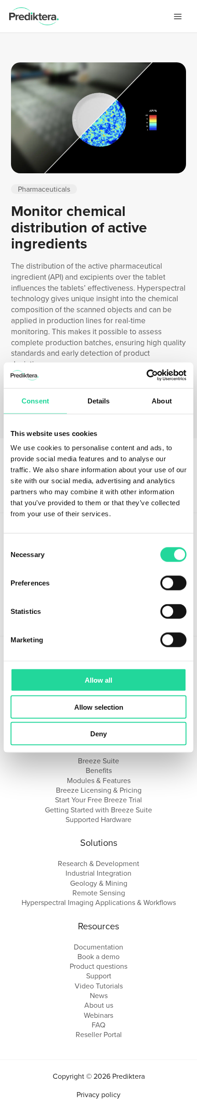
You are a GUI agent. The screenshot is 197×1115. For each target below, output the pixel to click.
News (99, 995)
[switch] (173, 583)
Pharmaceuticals (44, 189)
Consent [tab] (35, 400)
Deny (98, 734)
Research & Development (98, 863)
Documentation (98, 947)
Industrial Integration (98, 873)
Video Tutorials (99, 986)
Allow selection (98, 707)
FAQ (98, 1025)
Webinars (98, 1015)
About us (98, 1005)
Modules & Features (99, 780)
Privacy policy (98, 1094)
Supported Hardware (98, 819)
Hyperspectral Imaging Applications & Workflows (99, 902)
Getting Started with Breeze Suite (98, 810)
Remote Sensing (98, 893)
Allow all (98, 680)
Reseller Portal (99, 1034)
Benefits (99, 770)
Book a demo (98, 956)
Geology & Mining (98, 883)
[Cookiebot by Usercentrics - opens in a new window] (146, 375)
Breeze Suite (98, 761)
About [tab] (162, 400)
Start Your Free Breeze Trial (98, 800)
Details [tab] (99, 400)
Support (98, 976)
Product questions (98, 966)
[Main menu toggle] (178, 16)
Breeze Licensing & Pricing (99, 790)
